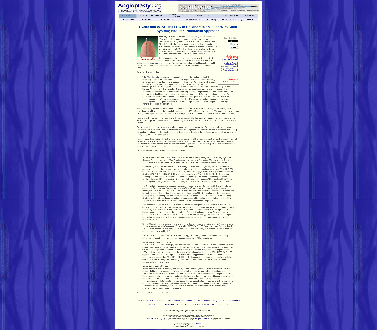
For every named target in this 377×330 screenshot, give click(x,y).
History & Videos (185, 304)
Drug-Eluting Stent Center (229, 59)
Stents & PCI (149, 301)
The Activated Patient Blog (231, 20)
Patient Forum (147, 20)
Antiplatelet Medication (228, 16)
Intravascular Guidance (178, 15)
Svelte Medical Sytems (230, 81)
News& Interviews (201, 304)
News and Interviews (192, 20)
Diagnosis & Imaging (211, 301)
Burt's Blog (211, 20)
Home (139, 301)
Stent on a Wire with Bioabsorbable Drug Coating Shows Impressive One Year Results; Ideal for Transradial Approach (228, 66)
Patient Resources (155, 304)
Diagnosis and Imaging (204, 16)
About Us (250, 20)
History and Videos (168, 20)
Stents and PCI (128, 16)
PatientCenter (128, 20)
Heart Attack (249, 16)
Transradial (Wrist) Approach (150, 16)
